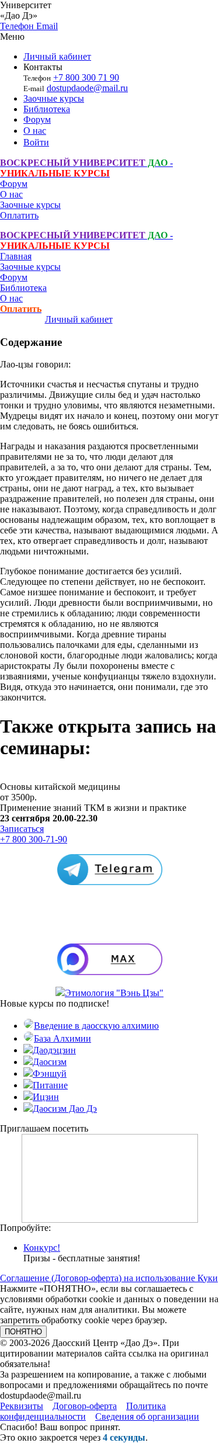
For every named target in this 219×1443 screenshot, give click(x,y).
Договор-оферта (85, 1406)
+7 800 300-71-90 (33, 839)
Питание (50, 1085)
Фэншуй (50, 1073)
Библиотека (46, 109)
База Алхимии (62, 1038)
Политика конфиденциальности (83, 1411)
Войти (36, 142)
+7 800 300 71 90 (86, 77)
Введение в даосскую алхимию (96, 1026)
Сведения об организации (147, 1416)
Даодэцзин (54, 1050)
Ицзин (46, 1097)
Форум (37, 119)
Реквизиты (21, 1406)
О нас (34, 131)
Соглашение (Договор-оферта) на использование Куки (109, 1278)
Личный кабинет (57, 56)
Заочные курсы (53, 98)
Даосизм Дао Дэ (65, 1109)
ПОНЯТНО (23, 1331)
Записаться (22, 829)
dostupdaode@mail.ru (87, 88)
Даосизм (50, 1062)
